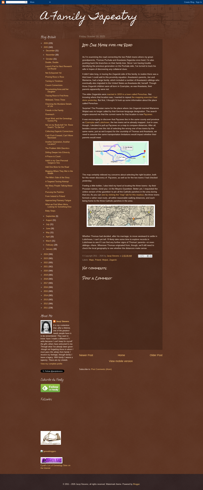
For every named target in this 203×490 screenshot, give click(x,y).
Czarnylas (90, 122)
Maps (91, 260)
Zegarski (113, 260)
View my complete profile (51, 364)
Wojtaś (105, 260)
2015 (46, 291)
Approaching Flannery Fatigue (58, 200)
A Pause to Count (52, 156)
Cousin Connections (54, 85)
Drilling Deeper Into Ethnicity (57, 152)
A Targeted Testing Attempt (57, 181)
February (50, 245)
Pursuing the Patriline (54, 192)
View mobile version (121, 361)
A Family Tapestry (89, 17)
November (50, 55)
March (49, 241)
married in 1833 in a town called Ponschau (127, 94)
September (51, 216)
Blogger (136, 484)
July (48, 224)
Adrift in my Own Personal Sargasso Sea (56, 161)
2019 (46, 275)
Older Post (156, 355)
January (49, 249)
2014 (46, 295)
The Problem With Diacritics (57, 148)
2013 (46, 299)
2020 (46, 271)
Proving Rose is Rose (54, 77)
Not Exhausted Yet (53, 73)
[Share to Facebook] (148, 256)
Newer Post (86, 355)
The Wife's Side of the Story (57, 177)
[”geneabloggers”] (48, 451)
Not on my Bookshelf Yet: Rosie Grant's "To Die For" (59, 126)
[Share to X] (145, 256)
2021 (46, 266)
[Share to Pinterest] (150, 256)
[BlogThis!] (142, 256)
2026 (46, 43)
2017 (46, 283)
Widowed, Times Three (55, 100)
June (48, 228)
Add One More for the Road (57, 167)
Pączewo (148, 114)
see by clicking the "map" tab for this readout (123, 195)
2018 (46, 279)
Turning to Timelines (54, 81)
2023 (46, 258)
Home (121, 355)
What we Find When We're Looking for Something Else (58, 205)
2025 (46, 47)
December (50, 50)
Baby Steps (50, 211)
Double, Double (51, 62)
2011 (46, 308)
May (48, 232)
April (48, 237)
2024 (46, 254)
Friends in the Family (54, 110)
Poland (98, 260)
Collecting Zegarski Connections (59, 131)
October (49, 59)
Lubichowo (104, 122)
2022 (46, 262)
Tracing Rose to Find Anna (56, 96)
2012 (46, 303)
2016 (46, 287)
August (49, 220)
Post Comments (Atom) (101, 369)
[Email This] (139, 256)
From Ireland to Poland (55, 196)
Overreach (49, 114)
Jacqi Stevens (62, 321)
